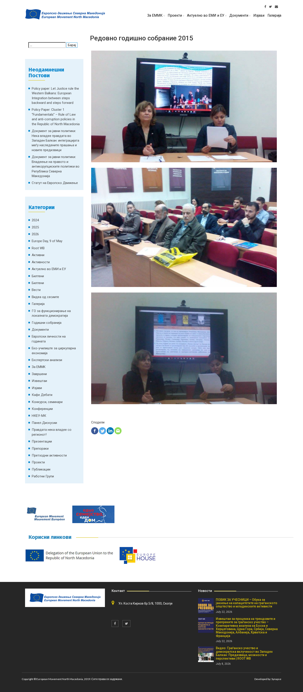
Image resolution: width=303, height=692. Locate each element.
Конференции (42, 409)
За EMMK (38, 367)
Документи (40, 330)
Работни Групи (43, 476)
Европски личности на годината (49, 338)
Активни (38, 255)
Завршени (39, 374)
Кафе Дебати (42, 395)
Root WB (38, 248)
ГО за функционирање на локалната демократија (51, 313)
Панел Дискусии (44, 423)
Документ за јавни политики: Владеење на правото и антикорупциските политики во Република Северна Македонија (55, 166)
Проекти (38, 462)
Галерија (38, 304)
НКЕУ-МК (39, 416)
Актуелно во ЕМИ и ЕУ (49, 269)
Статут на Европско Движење (55, 183)
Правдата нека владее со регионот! (51, 432)
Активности (41, 262)
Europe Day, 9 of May (47, 241)
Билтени (38, 276)
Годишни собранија (46, 323)
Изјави (37, 388)
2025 (35, 227)
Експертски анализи (47, 360)
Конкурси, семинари (47, 402)
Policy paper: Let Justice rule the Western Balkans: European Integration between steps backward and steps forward (55, 96)
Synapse (276, 679)
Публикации (41, 469)
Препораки (40, 449)
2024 (35, 220)
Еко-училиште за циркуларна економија (54, 350)
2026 (35, 234)
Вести (36, 290)
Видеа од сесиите (45, 297)
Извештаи (39, 381)
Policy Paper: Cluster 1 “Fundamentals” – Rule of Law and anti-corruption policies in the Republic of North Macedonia (56, 117)
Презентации (42, 441)
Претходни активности (49, 455)
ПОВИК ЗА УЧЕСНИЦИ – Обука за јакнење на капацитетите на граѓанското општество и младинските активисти (246, 603)
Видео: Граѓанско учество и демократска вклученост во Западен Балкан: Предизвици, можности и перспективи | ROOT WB (244, 653)
